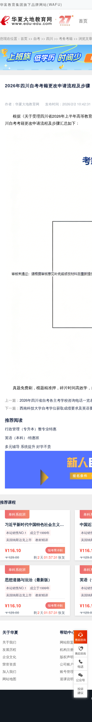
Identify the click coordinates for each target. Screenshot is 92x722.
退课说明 (67, 678)
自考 (36, 38)
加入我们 (9, 671)
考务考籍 (66, 38)
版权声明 (67, 656)
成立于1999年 (40, 532)
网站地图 (9, 678)
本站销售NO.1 (16, 532)
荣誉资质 (9, 664)
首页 (83, 20)
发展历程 (9, 649)
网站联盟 (67, 642)
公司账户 (67, 664)
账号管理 (67, 671)
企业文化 (9, 656)
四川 (49, 38)
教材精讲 (41, 539)
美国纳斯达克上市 (19, 539)
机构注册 (67, 649)
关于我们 (9, 642)
